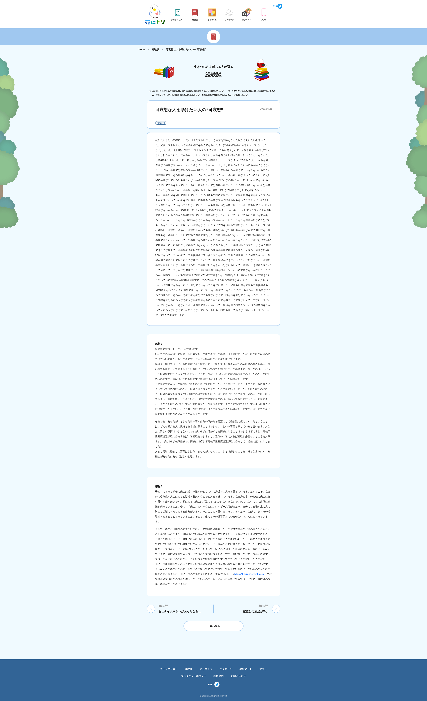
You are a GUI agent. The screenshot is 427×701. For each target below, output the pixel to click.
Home (141, 49)
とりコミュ (206, 669)
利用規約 (219, 676)
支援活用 (161, 123)
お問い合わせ (238, 676)
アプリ (263, 669)
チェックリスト (169, 669)
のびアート (246, 669)
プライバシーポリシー (193, 676)
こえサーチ (226, 669)
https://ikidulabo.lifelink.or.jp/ (249, 574)
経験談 (155, 49)
